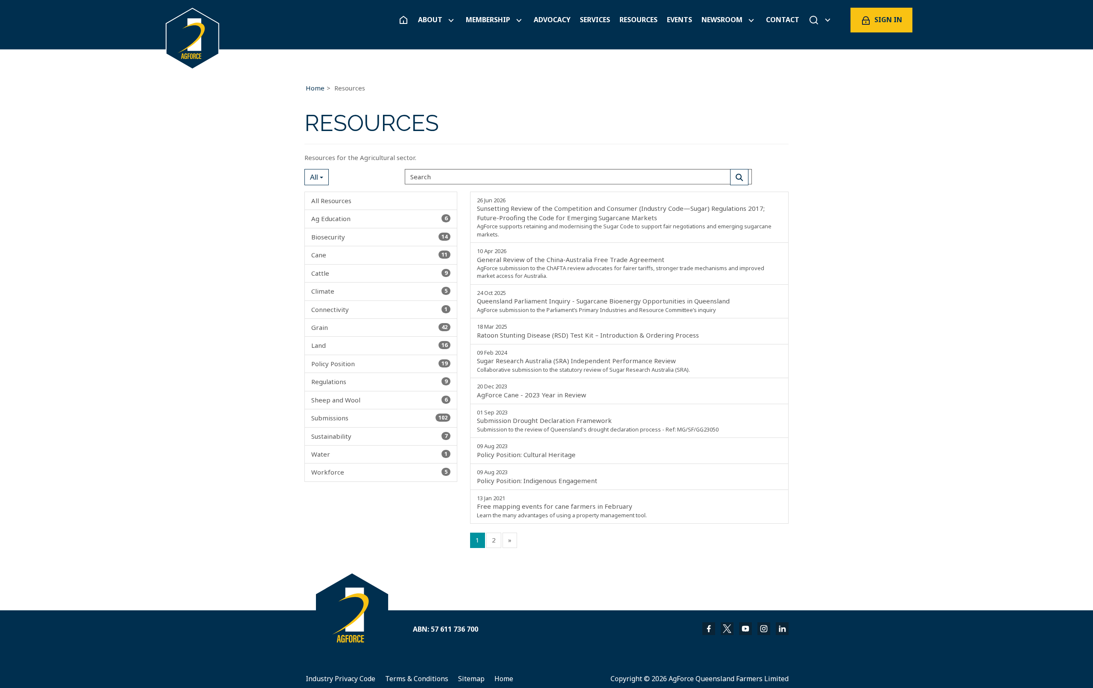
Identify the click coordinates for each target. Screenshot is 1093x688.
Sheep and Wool (379, 400)
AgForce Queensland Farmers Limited (729, 678)
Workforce (379, 472)
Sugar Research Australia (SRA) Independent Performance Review (583, 361)
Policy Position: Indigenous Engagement (537, 476)
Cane (379, 255)
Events (679, 20)
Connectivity (379, 309)
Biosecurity (379, 237)
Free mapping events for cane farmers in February (562, 506)
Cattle (379, 273)
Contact (782, 20)
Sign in (888, 19)
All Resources (331, 200)
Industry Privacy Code (340, 678)
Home (315, 88)
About (430, 20)
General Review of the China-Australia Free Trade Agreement (620, 263)
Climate (379, 291)
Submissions (379, 418)
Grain (379, 327)
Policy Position (379, 363)
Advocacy (552, 20)
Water (379, 454)
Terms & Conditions (416, 678)
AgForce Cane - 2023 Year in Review (531, 390)
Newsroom (721, 20)
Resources (639, 20)
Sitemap (471, 678)
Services (595, 20)
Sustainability (379, 436)
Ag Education (379, 218)
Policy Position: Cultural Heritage (526, 450)
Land (379, 345)
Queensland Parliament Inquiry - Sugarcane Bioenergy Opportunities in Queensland (603, 301)
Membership (488, 20)
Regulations (379, 381)
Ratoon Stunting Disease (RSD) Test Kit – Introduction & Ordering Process (588, 331)
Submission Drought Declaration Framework (598, 420)
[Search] (739, 177)
